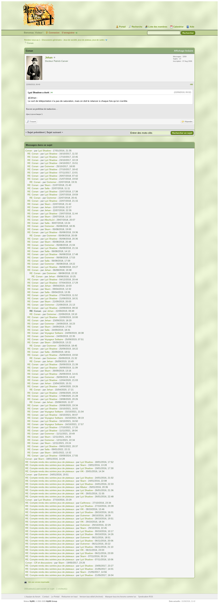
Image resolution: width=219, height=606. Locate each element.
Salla (47, 188)
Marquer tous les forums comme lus (120, 597)
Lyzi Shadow (44, 150)
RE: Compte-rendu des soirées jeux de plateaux (49, 462)
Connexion (54, 32)
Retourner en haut (69, 597)
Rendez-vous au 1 (32, 40)
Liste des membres (157, 27)
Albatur (83, 487)
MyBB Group (51, 601)
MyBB (32, 601)
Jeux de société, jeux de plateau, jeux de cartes (84, 40)
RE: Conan (32, 153)
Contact (45, 597)
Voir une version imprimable (38, 582)
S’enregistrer (68, 32)
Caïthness (85, 502)
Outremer (49, 166)
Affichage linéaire (183, 50)
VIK (82, 471)
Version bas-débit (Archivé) (91, 597)
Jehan (49, 57)
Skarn (48, 185)
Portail (122, 27)
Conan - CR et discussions (38, 562)
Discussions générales (52, 40)
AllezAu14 (49, 219)
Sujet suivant (54, 132)
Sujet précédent (36, 132)
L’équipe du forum (32, 597)
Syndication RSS (145, 597)
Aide (192, 27)
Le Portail (55, 597)
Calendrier (178, 27)
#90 (191, 84)
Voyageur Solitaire (54, 333)
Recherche (137, 27)
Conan (28, 150)
